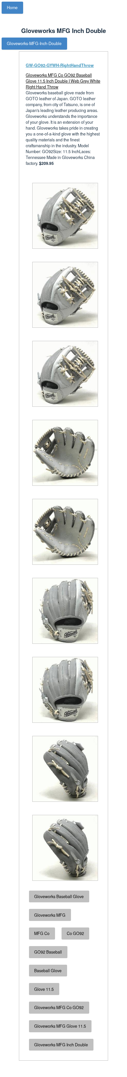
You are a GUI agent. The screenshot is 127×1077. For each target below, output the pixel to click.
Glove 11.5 (44, 989)
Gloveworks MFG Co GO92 (59, 1007)
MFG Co (41, 933)
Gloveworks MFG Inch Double (61, 1045)
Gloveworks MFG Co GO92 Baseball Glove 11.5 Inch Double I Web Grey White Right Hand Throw (63, 81)
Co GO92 (75, 933)
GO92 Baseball (48, 952)
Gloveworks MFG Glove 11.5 (60, 1026)
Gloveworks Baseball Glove (59, 896)
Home (12, 7)
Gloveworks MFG (49, 915)
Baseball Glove (48, 971)
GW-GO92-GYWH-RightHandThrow (60, 65)
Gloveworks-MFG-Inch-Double (34, 43)
